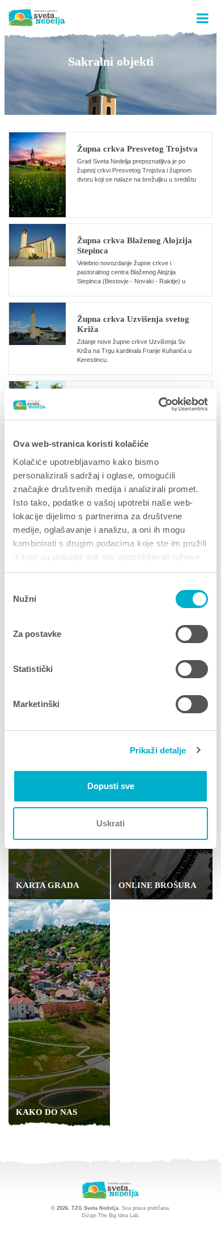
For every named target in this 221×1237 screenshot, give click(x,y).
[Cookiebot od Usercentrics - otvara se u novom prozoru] (159, 404)
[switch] (192, 634)
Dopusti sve (110, 786)
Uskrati (110, 823)
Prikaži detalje (158, 750)
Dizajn (89, 1215)
